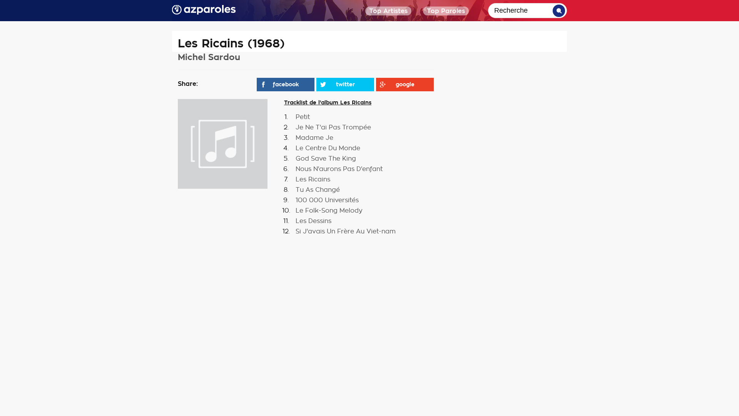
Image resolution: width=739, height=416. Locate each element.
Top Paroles (446, 11)
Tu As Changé (318, 190)
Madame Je (314, 138)
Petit (303, 117)
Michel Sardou (209, 57)
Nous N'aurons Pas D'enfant (339, 169)
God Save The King (326, 159)
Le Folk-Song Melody (329, 211)
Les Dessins (313, 221)
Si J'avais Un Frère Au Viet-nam (346, 231)
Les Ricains (313, 179)
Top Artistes (388, 11)
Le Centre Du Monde (328, 148)
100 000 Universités (327, 200)
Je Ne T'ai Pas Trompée (333, 127)
